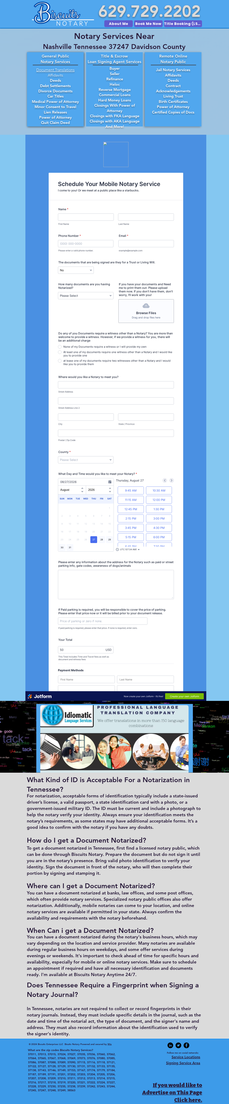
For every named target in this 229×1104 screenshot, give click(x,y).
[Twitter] (178, 1045)
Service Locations (186, 1057)
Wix (110, 1044)
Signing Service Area (183, 1063)
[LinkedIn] (170, 1045)
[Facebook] (186, 1045)
